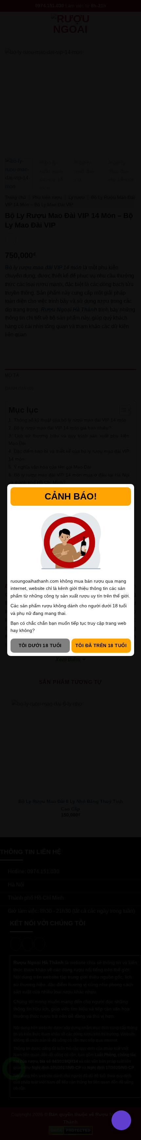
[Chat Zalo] (14, 1085)
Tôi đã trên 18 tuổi (101, 645)
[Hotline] (14, 1068)
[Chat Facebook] (14, 1101)
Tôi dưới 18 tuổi (40, 645)
